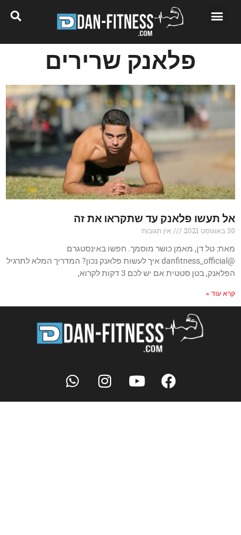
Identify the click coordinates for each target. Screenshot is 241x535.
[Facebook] (169, 381)
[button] (216, 15)
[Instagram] (104, 381)
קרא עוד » (220, 293)
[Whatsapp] (72, 381)
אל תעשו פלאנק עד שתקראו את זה (154, 218)
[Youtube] (137, 381)
